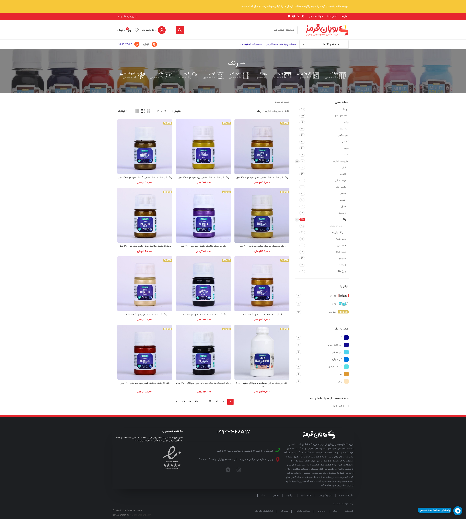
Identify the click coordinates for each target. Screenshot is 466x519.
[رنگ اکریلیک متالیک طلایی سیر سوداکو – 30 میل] (261, 146)
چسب (342, 200)
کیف (346, 148)
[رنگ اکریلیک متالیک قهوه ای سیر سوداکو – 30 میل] (203, 352)
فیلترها (121, 111)
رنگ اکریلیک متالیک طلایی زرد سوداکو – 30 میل (203, 177)
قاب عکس (343, 135)
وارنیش (341, 265)
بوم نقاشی (340, 180)
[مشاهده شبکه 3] (143, 111)
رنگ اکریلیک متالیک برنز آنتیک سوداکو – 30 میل (145, 246)
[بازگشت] (242, 63)
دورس (276, 495)
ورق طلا (341, 271)
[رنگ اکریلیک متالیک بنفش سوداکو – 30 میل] (203, 215)
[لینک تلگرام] (289, 16)
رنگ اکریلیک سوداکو (343, 503)
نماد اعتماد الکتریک (264, 511)
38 (190, 401)
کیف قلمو (341, 252)
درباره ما (321, 511)
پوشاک (345, 109)
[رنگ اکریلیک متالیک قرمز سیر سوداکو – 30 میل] (144, 352)
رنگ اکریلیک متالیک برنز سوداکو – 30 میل (262, 314)
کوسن (345, 141)
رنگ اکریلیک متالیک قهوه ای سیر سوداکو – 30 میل (203, 383)
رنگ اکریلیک (336, 226)
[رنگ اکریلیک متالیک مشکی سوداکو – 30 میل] (203, 283)
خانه (287, 111)
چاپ (346, 122)
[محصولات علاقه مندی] (136, 30)
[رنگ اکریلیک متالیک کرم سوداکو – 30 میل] (144, 283)
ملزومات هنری (341, 161)
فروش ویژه (339, 406)
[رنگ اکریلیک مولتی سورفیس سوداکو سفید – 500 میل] (261, 352)
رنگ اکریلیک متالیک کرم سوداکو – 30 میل (145, 314)
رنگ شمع (341, 239)
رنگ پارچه (337, 232)
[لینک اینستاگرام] (298, 16)
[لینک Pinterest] (293, 16)
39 (183, 401)
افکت (343, 174)
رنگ (343, 219)
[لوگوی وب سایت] (327, 29)
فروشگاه (349, 511)
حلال (343, 206)
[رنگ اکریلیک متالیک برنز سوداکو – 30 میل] (261, 283)
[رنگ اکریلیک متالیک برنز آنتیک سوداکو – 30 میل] (144, 215)
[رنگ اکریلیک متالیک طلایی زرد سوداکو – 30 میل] (203, 146)
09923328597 (125, 44)
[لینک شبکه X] (302, 16)
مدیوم (342, 258)
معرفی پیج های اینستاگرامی (281, 44)
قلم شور (341, 245)
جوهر (343, 193)
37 (196, 401)
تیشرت (290, 495)
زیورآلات (344, 129)
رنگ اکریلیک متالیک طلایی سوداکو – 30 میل (262, 246)
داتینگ (342, 213)
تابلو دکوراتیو (342, 115)
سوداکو (284, 511)
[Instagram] (239, 470)
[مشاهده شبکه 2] (148, 111)
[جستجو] (180, 30)
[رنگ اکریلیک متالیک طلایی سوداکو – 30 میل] (261, 215)
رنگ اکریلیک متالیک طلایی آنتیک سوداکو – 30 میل (145, 177)
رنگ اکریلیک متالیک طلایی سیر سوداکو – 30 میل (262, 177)
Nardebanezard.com (140, 515)
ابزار (344, 167)
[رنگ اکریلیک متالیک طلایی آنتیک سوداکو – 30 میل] (144, 146)
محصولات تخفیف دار (251, 44)
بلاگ (335, 511)
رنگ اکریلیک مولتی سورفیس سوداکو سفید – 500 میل (262, 384)
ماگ (346, 154)
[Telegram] (228, 470)
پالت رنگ (341, 187)
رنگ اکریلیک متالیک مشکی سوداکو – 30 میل (203, 314)
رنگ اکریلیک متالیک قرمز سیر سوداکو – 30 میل (145, 383)
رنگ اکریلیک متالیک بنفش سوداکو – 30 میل (203, 246)
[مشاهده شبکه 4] (137, 111)
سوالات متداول (302, 511)
